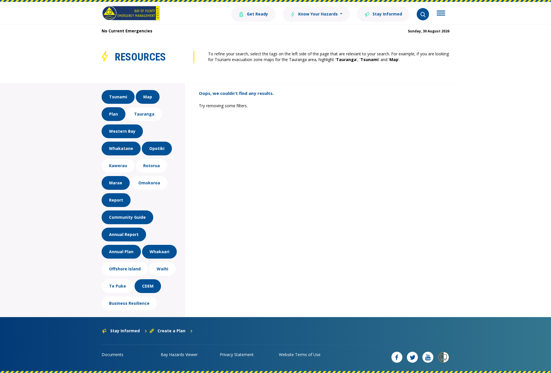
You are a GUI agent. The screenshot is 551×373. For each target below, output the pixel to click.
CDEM (148, 286)
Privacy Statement (237, 354)
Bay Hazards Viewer (179, 354)
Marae (115, 182)
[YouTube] (427, 357)
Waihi (162, 269)
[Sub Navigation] (440, 13)
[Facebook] (396, 357)
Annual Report (124, 234)
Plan (113, 114)
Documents (112, 354)
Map (147, 96)
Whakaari (159, 251)
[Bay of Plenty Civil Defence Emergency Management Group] (131, 13)
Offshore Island (125, 269)
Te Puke (117, 286)
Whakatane (121, 148)
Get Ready (257, 14)
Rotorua (151, 165)
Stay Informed (386, 14)
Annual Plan (121, 251)
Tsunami (118, 96)
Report (116, 200)
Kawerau (118, 165)
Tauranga (144, 114)
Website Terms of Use (300, 354)
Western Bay (122, 131)
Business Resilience (129, 303)
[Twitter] (412, 357)
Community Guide (127, 217)
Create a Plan (171, 330)
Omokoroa (149, 182)
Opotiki (156, 148)
